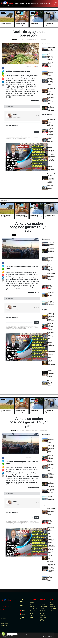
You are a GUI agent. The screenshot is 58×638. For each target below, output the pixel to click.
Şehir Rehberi (43, 617)
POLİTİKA (27, 3)
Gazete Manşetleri (42, 620)
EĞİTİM (31, 613)
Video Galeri (22, 604)
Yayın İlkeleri (3, 616)
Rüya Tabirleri (53, 608)
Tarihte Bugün (43, 612)
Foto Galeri (22, 600)
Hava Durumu (43, 602)
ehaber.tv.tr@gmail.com (17, 117)
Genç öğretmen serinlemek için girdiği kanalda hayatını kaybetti (50, 108)
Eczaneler (42, 608)
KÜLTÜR (48, 3)
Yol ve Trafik (42, 604)
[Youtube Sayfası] (9, 606)
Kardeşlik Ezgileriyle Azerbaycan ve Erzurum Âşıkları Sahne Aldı (51, 148)
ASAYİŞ (22, 3)
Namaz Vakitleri (43, 606)
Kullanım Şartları (4, 623)
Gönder (36, 132)
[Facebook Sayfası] (1, 606)
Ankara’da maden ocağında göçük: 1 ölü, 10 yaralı (51, 49)
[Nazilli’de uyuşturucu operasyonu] (20, 53)
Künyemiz (22, 614)
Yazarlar (24, 608)
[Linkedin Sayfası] (11, 606)
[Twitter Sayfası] (4, 606)
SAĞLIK (32, 615)
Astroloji (52, 610)
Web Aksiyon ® (54, 635)
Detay (45, 636)
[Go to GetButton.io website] (3, 636)
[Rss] (14, 606)
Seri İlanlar (42, 615)
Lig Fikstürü (42, 610)
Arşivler (24, 610)
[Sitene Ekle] (4, 610)
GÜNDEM (16, 3)
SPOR (31, 617)
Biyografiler (52, 606)
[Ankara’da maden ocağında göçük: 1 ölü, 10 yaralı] (20, 248)
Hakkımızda (3, 615)
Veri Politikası (3, 618)
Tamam (50, 636)
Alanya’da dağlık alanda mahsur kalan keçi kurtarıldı (50, 73)
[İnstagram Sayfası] (6, 606)
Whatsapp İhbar (4, 625)
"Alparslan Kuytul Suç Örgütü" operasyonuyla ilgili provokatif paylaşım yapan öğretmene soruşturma (51, 178)
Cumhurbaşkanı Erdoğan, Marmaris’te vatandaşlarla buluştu (50, 100)
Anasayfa (3, 8)
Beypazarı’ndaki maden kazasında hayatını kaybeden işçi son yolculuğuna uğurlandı (51, 158)
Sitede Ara (52, 602)
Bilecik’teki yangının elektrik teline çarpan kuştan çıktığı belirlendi (50, 81)
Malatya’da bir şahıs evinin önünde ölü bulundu (50, 188)
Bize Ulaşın (22, 617)
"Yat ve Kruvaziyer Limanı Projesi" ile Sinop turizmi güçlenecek (50, 56)
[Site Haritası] (1, 610)
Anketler (52, 604)
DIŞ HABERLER (35, 3)
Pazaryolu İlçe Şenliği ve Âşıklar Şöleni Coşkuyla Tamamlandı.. (50, 65)
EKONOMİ (42, 3)
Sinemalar (42, 613)
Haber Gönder (4, 627)
